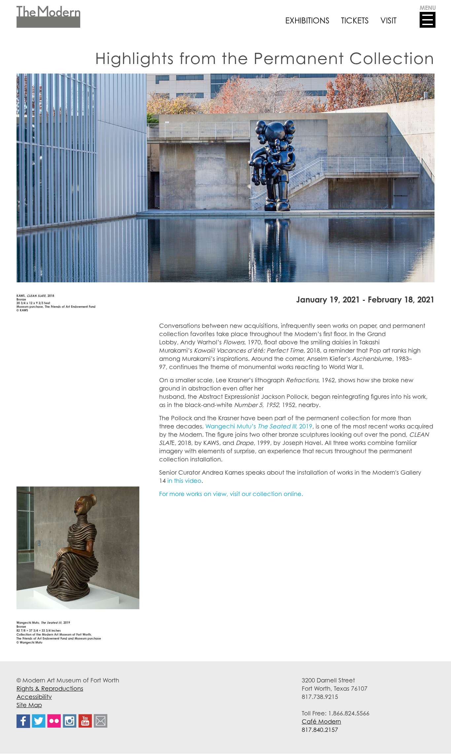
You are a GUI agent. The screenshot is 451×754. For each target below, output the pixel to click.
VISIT (388, 20)
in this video (184, 480)
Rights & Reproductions (50, 688)
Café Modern (321, 721)
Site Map (29, 704)
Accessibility (34, 696)
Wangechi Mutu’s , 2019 (258, 426)
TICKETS (355, 20)
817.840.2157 (320, 729)
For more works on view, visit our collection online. (231, 493)
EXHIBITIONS (307, 20)
